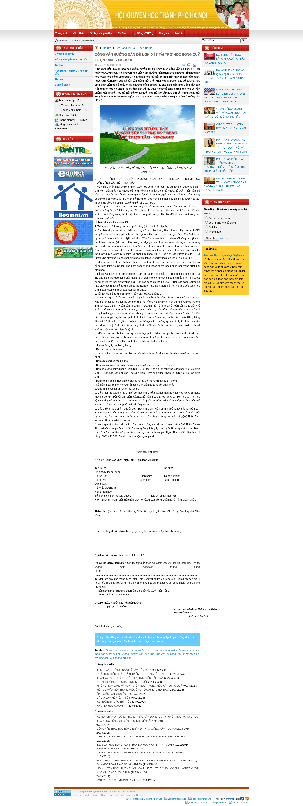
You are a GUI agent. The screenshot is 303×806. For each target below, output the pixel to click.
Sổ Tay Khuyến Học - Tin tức (71, 59)
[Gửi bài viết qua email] (183, 65)
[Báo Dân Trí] (73, 154)
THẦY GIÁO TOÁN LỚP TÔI (112, 748)
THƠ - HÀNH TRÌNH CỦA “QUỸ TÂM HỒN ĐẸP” (124, 670)
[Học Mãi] (73, 217)
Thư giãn (164, 33)
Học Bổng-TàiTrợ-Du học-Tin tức (71, 72)
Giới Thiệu (79, 33)
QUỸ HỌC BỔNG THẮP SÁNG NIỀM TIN (119, 764)
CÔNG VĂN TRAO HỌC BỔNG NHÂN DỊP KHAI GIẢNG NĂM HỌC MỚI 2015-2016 (143, 728)
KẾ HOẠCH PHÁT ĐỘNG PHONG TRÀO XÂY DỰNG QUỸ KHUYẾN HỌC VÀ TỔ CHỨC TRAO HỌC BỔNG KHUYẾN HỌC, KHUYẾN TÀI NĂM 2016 (147, 718)
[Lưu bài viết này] (194, 65)
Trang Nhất (61, 33)
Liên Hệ (178, 33)
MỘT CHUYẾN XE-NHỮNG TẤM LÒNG (119, 780)
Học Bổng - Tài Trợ (143, 33)
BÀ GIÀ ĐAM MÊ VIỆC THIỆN (113, 697)
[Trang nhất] (96, 48)
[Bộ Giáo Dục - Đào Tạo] (73, 165)
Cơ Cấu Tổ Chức (65, 54)
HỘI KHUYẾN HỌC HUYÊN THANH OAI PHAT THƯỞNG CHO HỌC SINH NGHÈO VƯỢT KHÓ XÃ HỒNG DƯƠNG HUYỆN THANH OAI (147, 770)
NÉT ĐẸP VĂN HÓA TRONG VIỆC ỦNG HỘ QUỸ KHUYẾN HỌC (133, 689)
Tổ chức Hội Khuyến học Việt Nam (224, 255)
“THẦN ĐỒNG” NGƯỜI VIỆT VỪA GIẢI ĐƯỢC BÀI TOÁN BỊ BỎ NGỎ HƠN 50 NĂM (225, 113)
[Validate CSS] (246, 799)
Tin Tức (122, 33)
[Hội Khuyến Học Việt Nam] (73, 244)
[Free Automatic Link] (200, 799)
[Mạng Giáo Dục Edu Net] (73, 180)
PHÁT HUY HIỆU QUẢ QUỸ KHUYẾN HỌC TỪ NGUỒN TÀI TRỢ (133, 674)
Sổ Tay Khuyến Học (101, 33)
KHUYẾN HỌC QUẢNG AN (112, 705)
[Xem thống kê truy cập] (63, 795)
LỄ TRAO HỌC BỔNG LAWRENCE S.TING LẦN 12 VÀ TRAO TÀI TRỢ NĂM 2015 (142, 752)
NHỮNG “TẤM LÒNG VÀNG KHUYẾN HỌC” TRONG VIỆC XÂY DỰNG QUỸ (139, 685)
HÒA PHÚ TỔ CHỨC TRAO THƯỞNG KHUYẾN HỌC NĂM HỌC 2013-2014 (139, 760)
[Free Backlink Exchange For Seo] (144, 799)
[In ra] (188, 65)
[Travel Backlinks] (238, 802)
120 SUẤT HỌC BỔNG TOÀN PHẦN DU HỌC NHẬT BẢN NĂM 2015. (135, 744)
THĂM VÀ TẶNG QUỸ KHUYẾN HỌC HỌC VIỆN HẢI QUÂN (130, 678)
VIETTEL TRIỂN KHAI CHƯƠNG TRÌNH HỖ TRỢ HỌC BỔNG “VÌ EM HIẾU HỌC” (142, 736)
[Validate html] (242, 799)
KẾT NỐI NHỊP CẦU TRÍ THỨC (114, 701)
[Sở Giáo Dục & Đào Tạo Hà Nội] (73, 257)
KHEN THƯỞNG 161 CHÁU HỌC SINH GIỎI (122, 682)
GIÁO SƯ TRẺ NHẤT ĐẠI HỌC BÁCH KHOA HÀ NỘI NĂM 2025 (225, 128)
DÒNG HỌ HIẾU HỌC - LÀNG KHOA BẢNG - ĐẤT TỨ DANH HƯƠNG (224, 58)
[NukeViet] (229, 799)
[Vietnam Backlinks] (175, 799)
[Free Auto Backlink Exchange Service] (205, 802)
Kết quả (224, 238)
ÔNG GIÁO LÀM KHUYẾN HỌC (114, 693)
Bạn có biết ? (62, 84)
